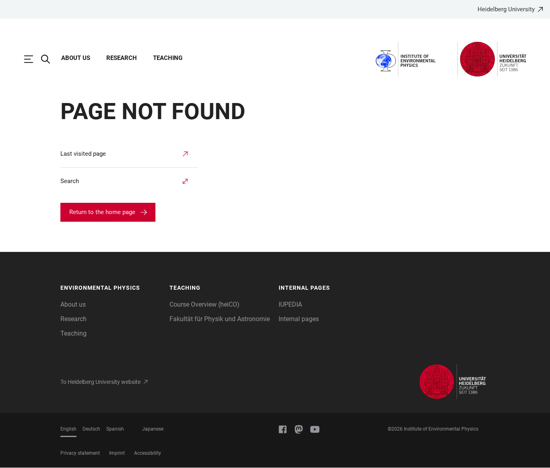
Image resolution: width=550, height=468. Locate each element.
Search (69, 181)
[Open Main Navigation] (32, 59)
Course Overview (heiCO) (205, 304)
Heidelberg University (506, 9)
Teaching (167, 58)
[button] (110, 288)
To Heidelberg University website (100, 382)
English (68, 429)
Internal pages (299, 319)
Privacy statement (80, 453)
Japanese (152, 429)
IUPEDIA (290, 304)
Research (121, 58)
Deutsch (91, 429)
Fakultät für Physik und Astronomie (220, 319)
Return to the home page (102, 212)
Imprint (117, 453)
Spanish (115, 429)
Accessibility (147, 453)
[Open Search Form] (49, 59)
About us (75, 58)
